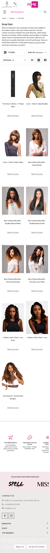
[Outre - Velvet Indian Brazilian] (37, 84)
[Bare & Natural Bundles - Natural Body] (37, 142)
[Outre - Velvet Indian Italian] (13, 142)
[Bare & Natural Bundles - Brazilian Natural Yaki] (37, 200)
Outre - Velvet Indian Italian (13, 162)
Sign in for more (13, 115)
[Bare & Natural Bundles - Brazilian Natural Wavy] (13, 200)
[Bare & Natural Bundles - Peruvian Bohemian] (13, 259)
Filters (11, 52)
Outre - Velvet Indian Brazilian (37, 104)
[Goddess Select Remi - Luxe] (37, 317)
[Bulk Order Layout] (45, 60)
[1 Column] (32, 60)
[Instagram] (11, 516)
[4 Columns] (39, 60)
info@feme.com (10, 508)
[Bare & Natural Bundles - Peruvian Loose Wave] (37, 259)
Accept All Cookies (37, 546)
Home (4, 18)
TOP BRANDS (8, 533)
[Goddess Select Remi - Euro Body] (13, 317)
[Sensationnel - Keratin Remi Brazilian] (13, 376)
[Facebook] (5, 516)
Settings (7, 546)
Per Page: (7, 60)
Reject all (20, 546)
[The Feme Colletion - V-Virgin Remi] (13, 84)
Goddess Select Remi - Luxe (37, 337)
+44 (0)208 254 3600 (12, 504)
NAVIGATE (6, 523)
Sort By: (31, 52)
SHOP (4, 528)
